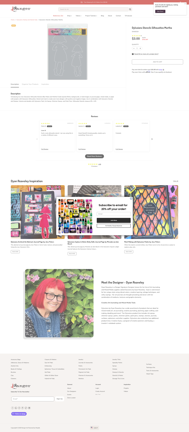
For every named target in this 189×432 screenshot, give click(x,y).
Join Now (113, 220)
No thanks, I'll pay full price (113, 226)
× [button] (185, 4)
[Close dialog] (131, 199)
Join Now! (160, 11)
